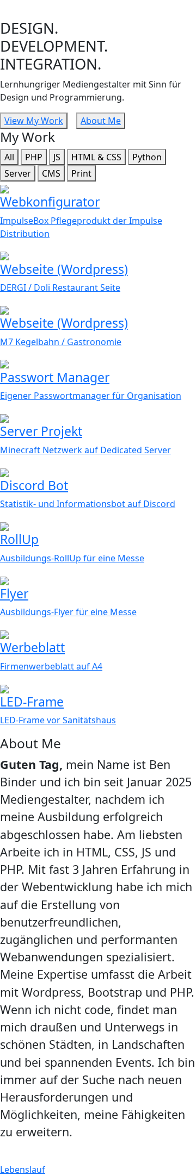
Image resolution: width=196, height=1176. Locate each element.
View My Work (33, 121)
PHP (33, 157)
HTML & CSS (96, 157)
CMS (51, 173)
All (9, 157)
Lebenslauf (22, 1169)
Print (81, 173)
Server (17, 173)
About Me (101, 121)
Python (147, 157)
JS (56, 157)
